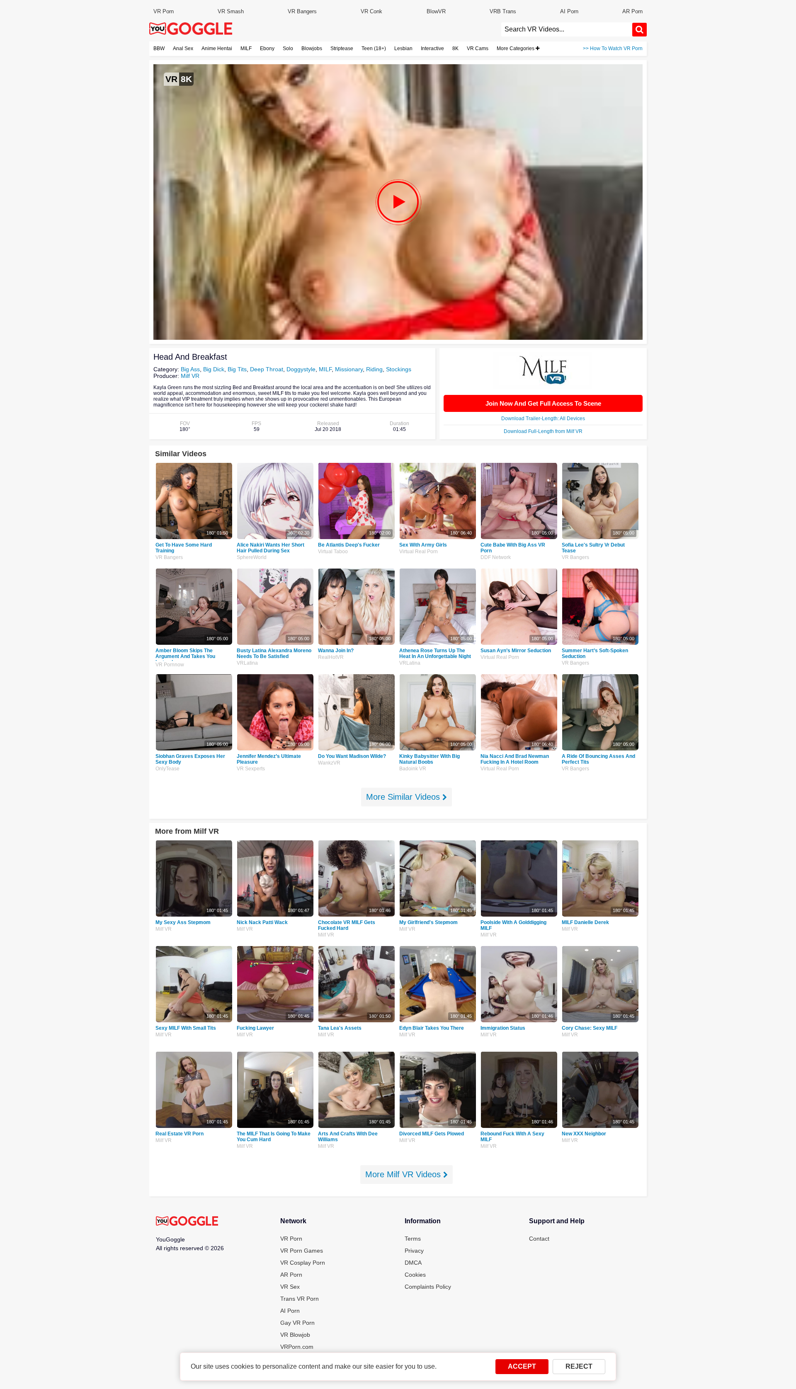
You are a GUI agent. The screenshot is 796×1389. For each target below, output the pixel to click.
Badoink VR (412, 769)
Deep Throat (266, 369)
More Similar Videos (404, 796)
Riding (374, 369)
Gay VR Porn (297, 1322)
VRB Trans (503, 11)
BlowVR (436, 11)
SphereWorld (252, 557)
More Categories (516, 48)
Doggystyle (300, 369)
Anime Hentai (216, 48)
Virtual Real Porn (418, 551)
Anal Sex (183, 48)
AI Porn (569, 11)
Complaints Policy (428, 1286)
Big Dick (213, 369)
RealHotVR (331, 657)
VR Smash (231, 11)
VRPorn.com (296, 1346)
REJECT (578, 1366)
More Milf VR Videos (404, 1174)
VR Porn (163, 11)
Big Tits (237, 369)
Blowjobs (311, 48)
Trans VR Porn (299, 1298)
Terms (413, 1238)
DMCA (413, 1262)
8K (455, 48)
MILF (246, 48)
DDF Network (496, 557)
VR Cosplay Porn (302, 1262)
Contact (539, 1238)
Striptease (341, 48)
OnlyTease (167, 769)
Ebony (267, 48)
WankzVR (329, 763)
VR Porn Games (301, 1250)
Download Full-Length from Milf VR (543, 431)
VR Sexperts (251, 769)
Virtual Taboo (333, 551)
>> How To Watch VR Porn (613, 48)
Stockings (398, 369)
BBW (159, 48)
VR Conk (371, 11)
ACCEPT (522, 1366)
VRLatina (247, 663)
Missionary (349, 369)
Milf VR (190, 376)
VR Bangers (302, 11)
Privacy (414, 1250)
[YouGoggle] (187, 1221)
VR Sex (290, 1286)
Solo (288, 48)
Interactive (432, 48)
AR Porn (632, 11)
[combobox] (566, 29)
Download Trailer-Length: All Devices (543, 418)
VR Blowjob (295, 1334)
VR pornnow (169, 665)
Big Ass (190, 369)
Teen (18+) (374, 48)
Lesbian (403, 48)
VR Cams (477, 48)
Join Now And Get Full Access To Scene (543, 403)
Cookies (415, 1274)
